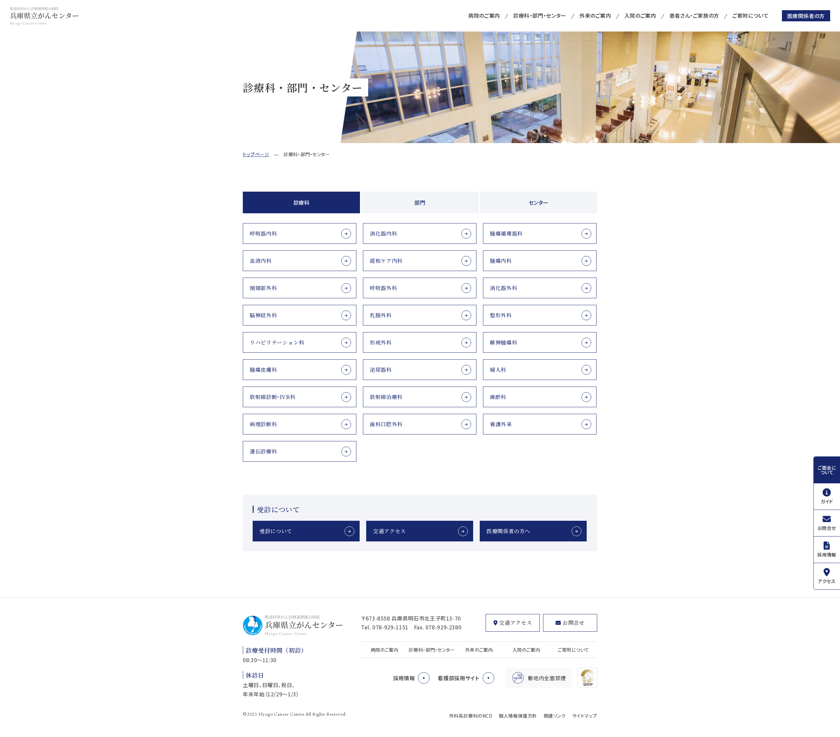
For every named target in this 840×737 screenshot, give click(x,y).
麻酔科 (498, 397)
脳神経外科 (263, 315)
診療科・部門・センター (539, 15)
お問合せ (827, 528)
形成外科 (381, 342)
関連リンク (555, 715)
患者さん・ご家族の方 (694, 15)
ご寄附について (750, 15)
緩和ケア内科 (386, 260)
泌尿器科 (381, 369)
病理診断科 (263, 424)
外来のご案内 (595, 15)
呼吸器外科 (383, 288)
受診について (276, 531)
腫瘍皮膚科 (263, 369)
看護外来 (501, 424)
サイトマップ (584, 715)
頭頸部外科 (263, 288)
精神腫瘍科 (503, 342)
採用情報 (826, 554)
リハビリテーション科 (277, 342)
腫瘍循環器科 (506, 233)
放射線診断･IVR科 (272, 397)
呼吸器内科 (263, 233)
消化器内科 (383, 233)
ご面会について (827, 469)
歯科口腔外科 (386, 424)
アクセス (826, 581)
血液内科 (261, 260)
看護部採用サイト (458, 678)
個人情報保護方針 (518, 715)
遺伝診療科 (263, 451)
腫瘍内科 (501, 260)
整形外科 (501, 315)
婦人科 (498, 369)
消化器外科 (503, 288)
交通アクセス (389, 531)
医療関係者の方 (806, 16)
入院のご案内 (640, 15)
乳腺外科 (381, 315)
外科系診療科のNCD (471, 715)
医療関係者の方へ (508, 531)
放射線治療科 (386, 397)
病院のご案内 (484, 15)
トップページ (256, 154)
